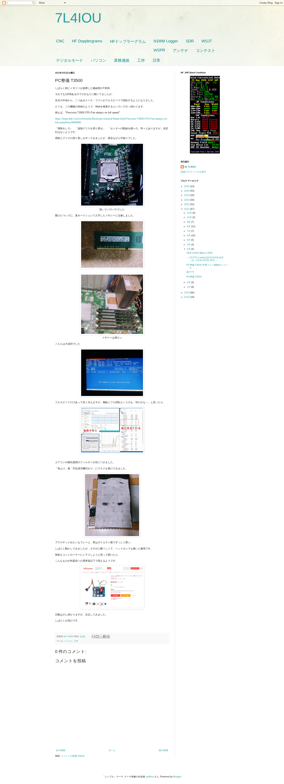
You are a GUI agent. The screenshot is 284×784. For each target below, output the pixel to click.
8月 (189, 226)
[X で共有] (101, 636)
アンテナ (180, 50)
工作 (141, 60)
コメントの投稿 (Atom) (73, 756)
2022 (187, 204)
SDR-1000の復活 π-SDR (199, 253)
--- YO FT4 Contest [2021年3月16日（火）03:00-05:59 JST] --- (205, 259)
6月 (189, 235)
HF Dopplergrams (87, 41)
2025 (187, 190)
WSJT (207, 41)
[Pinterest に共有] (108, 636)
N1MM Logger (166, 41)
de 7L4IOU (190, 166)
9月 (189, 222)
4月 (189, 244)
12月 (189, 213)
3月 (189, 249)
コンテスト (205, 50)
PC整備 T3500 (194, 276)
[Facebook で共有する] (104, 636)
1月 (189, 287)
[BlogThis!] (97, 636)
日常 (156, 60)
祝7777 (190, 272)
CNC (60, 41)
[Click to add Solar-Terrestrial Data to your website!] (205, 152)
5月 (189, 240)
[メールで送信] (93, 636)
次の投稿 (60, 750)
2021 (187, 209)
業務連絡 (121, 60)
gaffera (150, 776)
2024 (187, 195)
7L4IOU (78, 17)
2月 (189, 282)
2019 (187, 297)
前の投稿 (163, 750)
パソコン (98, 60)
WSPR (159, 50)
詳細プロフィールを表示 (193, 172)
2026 (187, 186)
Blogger (177, 776)
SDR (190, 41)
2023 (187, 200)
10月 (189, 217)
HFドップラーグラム (128, 41)
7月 (189, 231)
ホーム (112, 750)
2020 (187, 292)
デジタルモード (69, 60)
